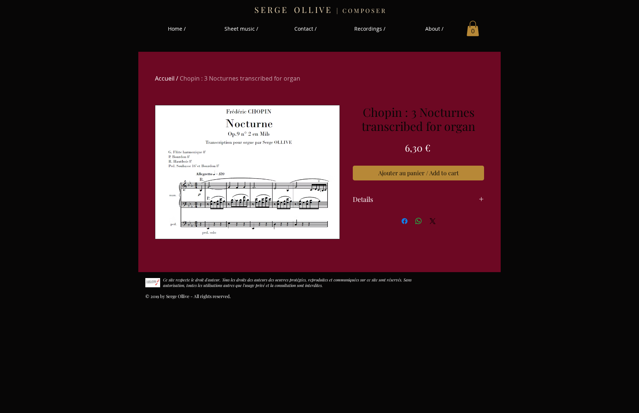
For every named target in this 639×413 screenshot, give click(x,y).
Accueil (165, 78)
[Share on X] (432, 221)
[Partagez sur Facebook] (404, 221)
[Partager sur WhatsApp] (418, 221)
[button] (472, 28)
